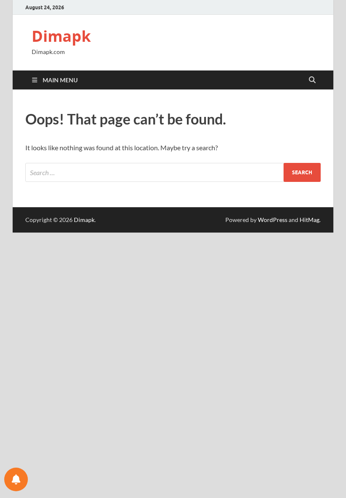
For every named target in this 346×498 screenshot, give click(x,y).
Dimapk (61, 36)
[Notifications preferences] (16, 479)
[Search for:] (173, 172)
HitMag (309, 219)
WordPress (272, 219)
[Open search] (312, 80)
